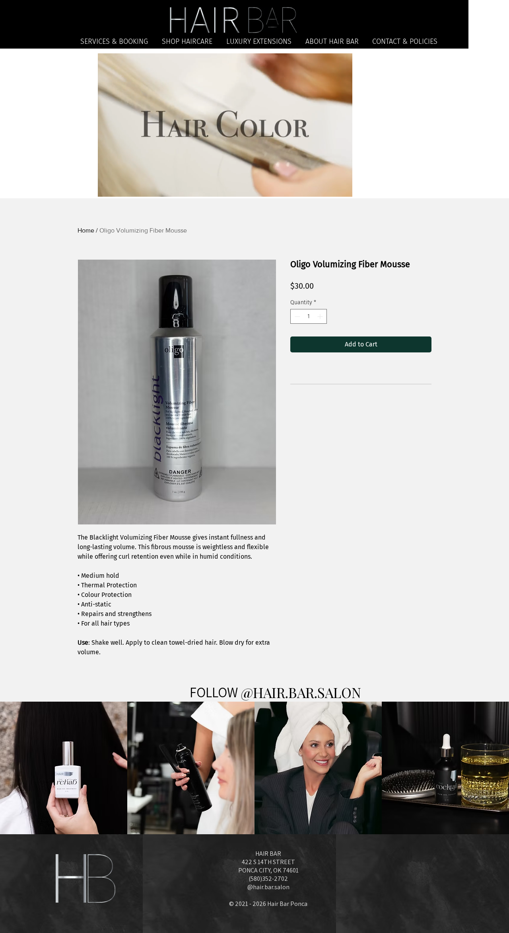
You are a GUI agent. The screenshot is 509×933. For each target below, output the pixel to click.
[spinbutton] (308, 316)
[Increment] (321, 316)
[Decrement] (296, 316)
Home (86, 230)
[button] (342, 188)
